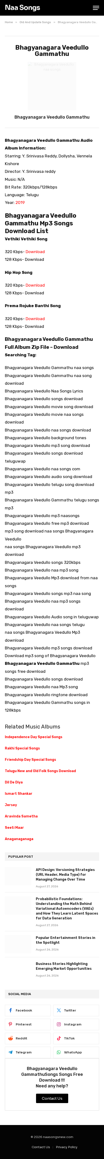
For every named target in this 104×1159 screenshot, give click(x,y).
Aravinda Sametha (21, 816)
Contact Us (41, 1147)
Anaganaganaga (19, 839)
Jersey (11, 805)
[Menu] (96, 7)
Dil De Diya (14, 782)
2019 (20, 202)
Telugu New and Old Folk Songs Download (40, 771)
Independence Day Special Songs (33, 737)
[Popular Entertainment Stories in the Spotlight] (18, 944)
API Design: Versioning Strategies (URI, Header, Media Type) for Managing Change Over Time (65, 875)
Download (35, 251)
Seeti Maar (14, 828)
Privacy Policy (66, 1147)
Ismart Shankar (18, 794)
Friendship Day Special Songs (30, 760)
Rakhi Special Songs (22, 748)
